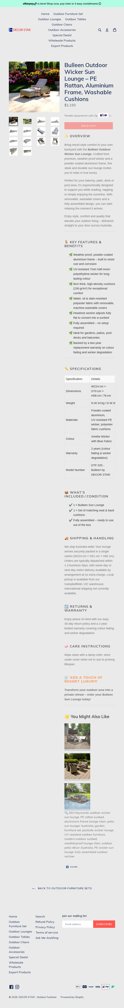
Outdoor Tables (75, 19)
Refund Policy (45, 922)
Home (45, 14)
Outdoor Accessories (62, 30)
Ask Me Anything (47, 938)
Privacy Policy (45, 927)
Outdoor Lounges (49, 19)
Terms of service (47, 932)
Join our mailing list (74, 915)
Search (40, 916)
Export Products (62, 46)
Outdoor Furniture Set (68, 14)
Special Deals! (62, 35)
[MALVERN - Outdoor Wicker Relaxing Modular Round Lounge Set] (77, 748)
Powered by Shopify (72, 997)
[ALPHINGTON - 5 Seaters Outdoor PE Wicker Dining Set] (77, 778)
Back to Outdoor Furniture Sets (64, 888)
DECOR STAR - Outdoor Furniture (38, 997)
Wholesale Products (62, 40)
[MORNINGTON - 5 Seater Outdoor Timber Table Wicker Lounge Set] (77, 808)
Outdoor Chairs (62, 24)
